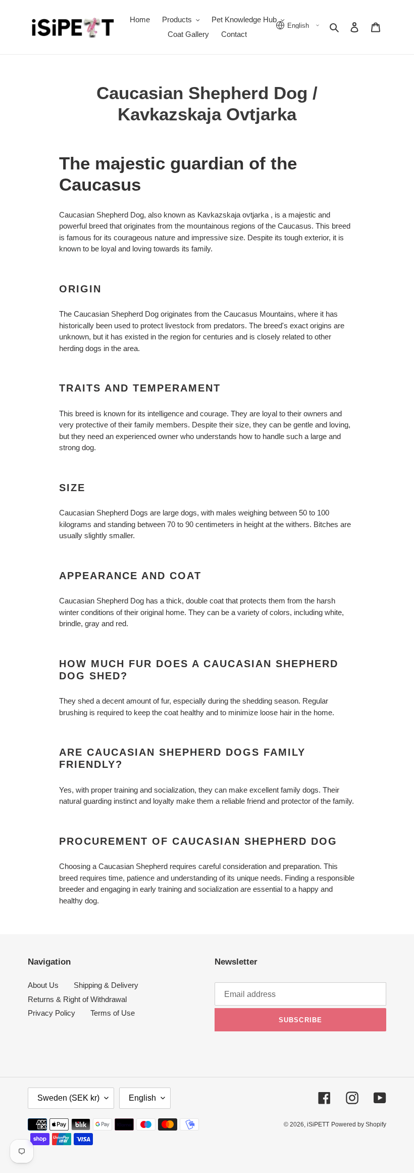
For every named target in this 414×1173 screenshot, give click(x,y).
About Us (43, 985)
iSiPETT (318, 1124)
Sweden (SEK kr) (68, 1098)
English (142, 1098)
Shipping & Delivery (106, 985)
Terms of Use (112, 1013)
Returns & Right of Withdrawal (77, 999)
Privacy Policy (51, 1013)
